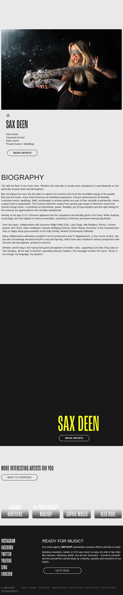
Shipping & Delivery (59, 588)
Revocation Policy (92, 588)
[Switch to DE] (70, 592)
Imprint (23, 588)
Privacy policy (44, 588)
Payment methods (76, 588)
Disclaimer (33, 588)
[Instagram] (8, 115)
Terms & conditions (108, 588)
